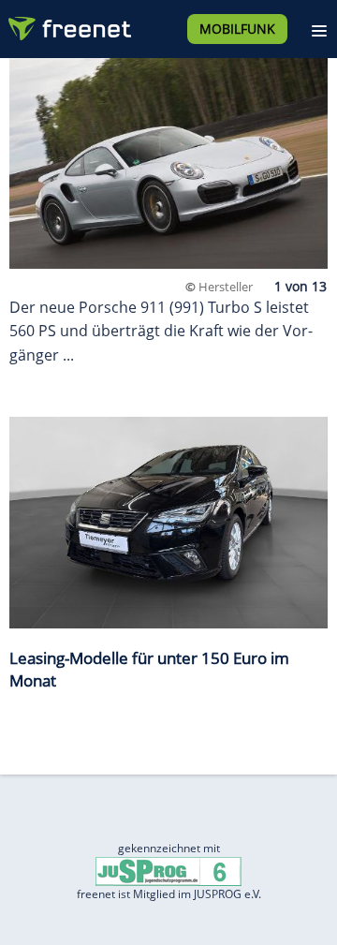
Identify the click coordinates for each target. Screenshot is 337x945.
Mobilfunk (237, 28)
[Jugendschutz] (168, 871)
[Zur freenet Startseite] (69, 24)
